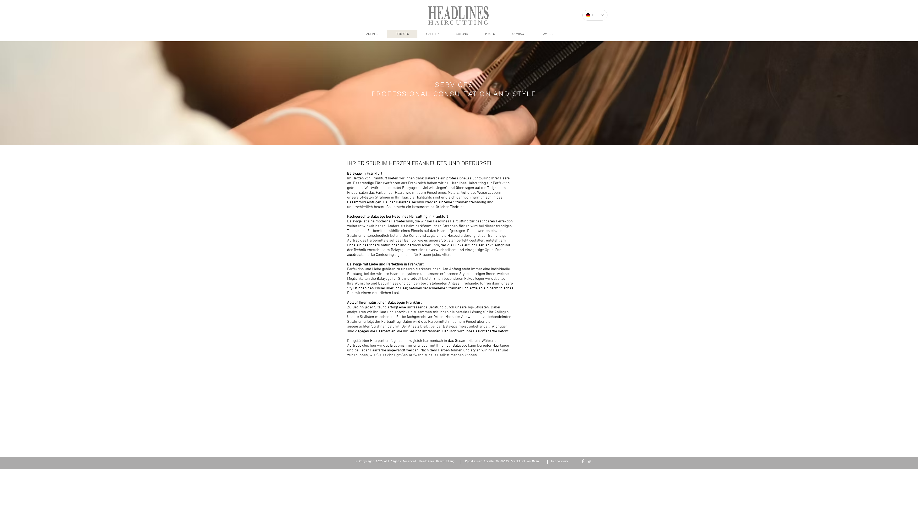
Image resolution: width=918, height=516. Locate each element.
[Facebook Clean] (583, 461)
